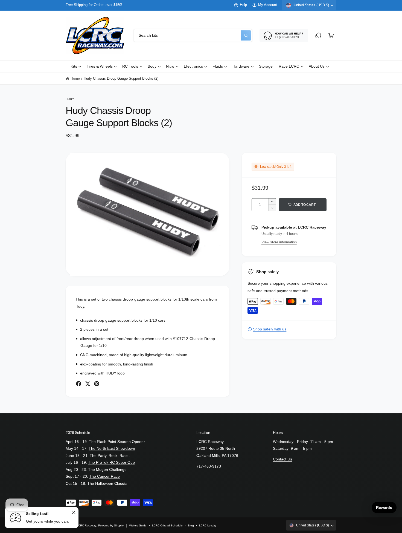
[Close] (73, 512)
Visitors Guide (138, 525)
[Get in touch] (318, 35)
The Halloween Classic (107, 484)
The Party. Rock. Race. (110, 456)
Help (243, 5)
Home (75, 78)
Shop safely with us (269, 329)
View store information (279, 242)
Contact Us (282, 459)
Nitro (170, 66)
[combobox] (193, 35)
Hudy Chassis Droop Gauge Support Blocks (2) (121, 78)
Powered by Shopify (111, 525)
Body (152, 66)
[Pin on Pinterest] (97, 384)
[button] (331, 35)
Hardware (240, 66)
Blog (191, 525)
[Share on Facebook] (78, 384)
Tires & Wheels (100, 66)
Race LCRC (289, 66)
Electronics (193, 66)
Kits (74, 66)
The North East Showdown (112, 448)
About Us (317, 66)
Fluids (217, 66)
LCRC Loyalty (207, 525)
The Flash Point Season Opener (117, 442)
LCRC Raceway (86, 525)
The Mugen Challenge (107, 470)
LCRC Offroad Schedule (167, 525)
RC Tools (130, 66)
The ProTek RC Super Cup (111, 462)
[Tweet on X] (88, 384)
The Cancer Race (104, 476)
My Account (267, 5)
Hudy (70, 98)
